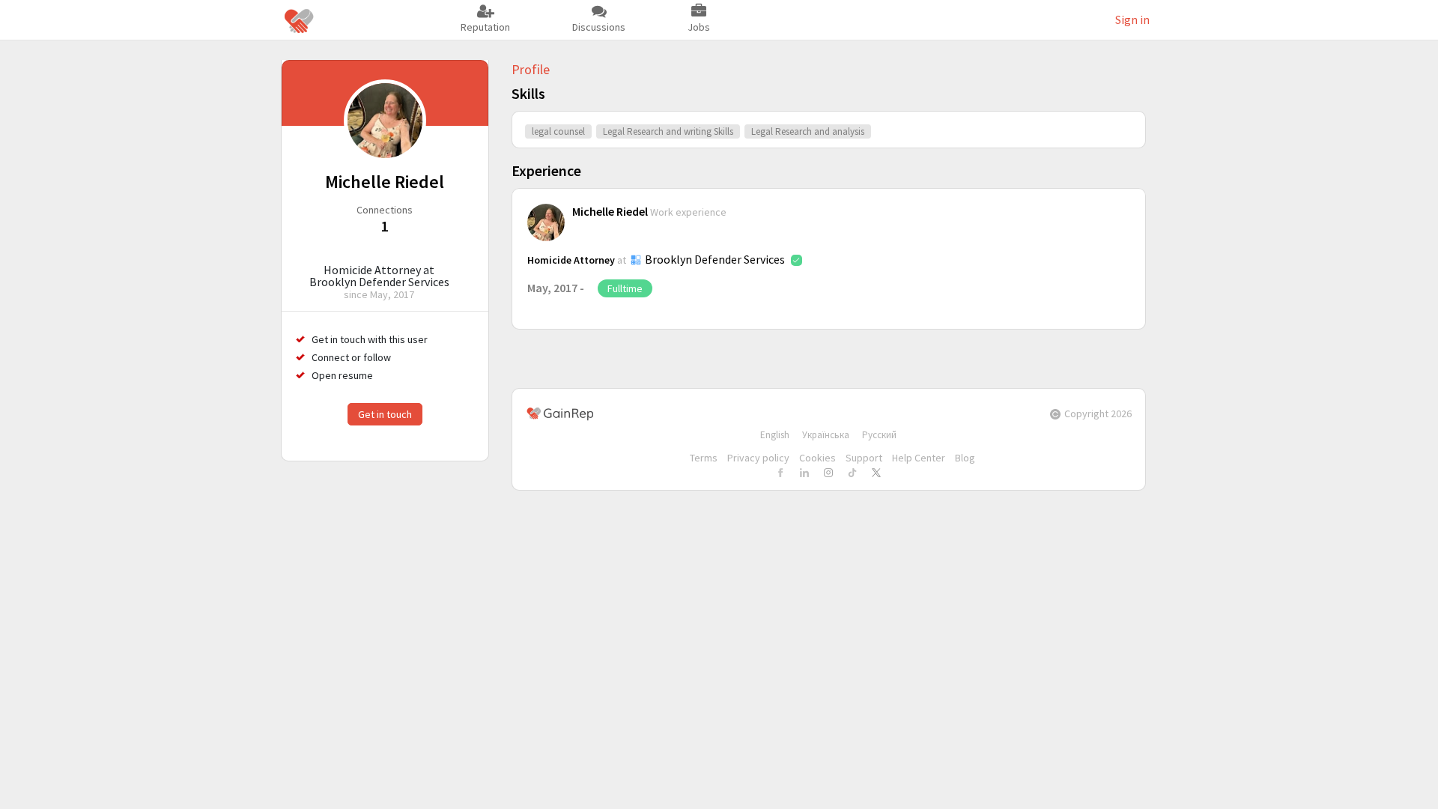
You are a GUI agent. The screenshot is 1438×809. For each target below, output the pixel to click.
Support (864, 457)
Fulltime (625, 288)
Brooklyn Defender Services (715, 259)
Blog (965, 457)
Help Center (918, 457)
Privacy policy (758, 457)
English (774, 435)
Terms (704, 457)
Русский (879, 435)
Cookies (817, 457)
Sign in (1132, 19)
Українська (825, 435)
